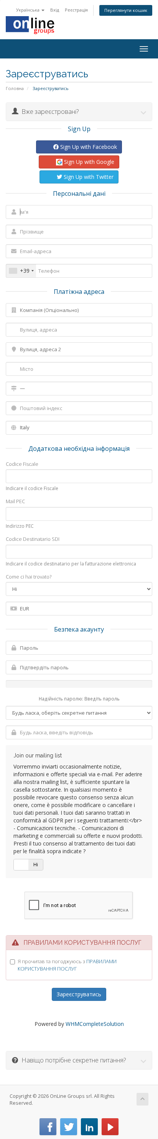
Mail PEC (15, 501)
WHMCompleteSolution (95, 1023)
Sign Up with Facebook (88, 146)
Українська (28, 10)
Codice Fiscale (22, 463)
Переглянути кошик (125, 10)
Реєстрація (76, 10)
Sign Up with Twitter (88, 176)
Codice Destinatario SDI (32, 538)
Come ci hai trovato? (28, 576)
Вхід (54, 10)
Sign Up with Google (88, 161)
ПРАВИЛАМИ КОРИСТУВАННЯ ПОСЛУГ (67, 965)
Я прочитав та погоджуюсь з (67, 965)
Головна (15, 88)
